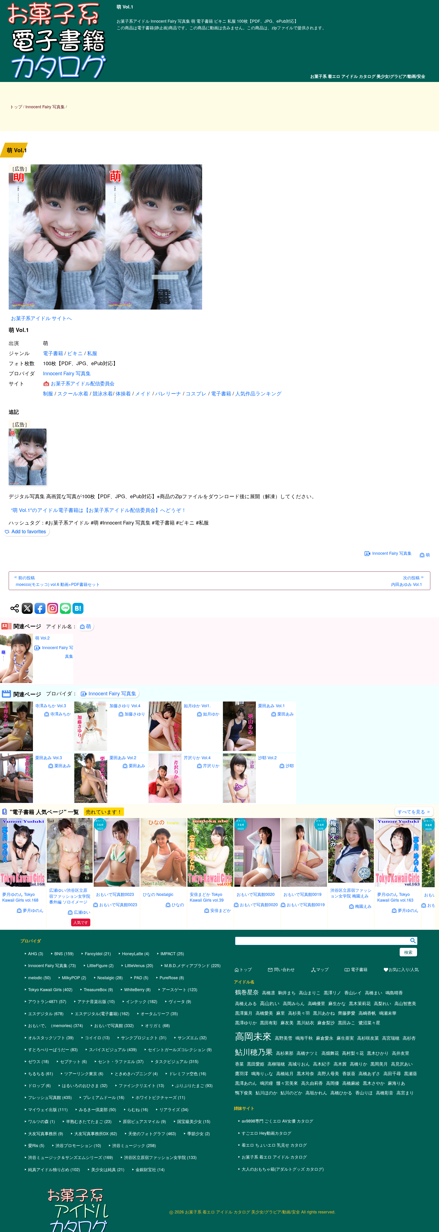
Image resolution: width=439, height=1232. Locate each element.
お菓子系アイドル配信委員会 (82, 383)
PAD (138, 977)
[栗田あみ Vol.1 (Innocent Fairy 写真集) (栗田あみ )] (239, 749)
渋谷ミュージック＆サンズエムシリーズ (65, 1157)
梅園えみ (363, 906)
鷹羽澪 (241, 1073)
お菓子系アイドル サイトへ (41, 317)
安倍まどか (220, 910)
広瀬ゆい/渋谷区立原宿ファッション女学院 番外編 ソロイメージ (69, 895)
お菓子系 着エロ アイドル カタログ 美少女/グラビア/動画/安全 (367, 76)
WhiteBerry (134, 989)
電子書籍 (53, 352)
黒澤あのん (246, 1083)
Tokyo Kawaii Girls (45, 989)
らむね (133, 1109)
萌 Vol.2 (42, 638)
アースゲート (174, 989)
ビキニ (75, 352)
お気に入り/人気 (401, 969)
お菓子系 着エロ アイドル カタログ (274, 1156)
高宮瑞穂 (390, 1038)
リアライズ (169, 1109)
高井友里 (400, 1053)
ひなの (178, 904)
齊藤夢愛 (346, 1013)
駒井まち (287, 992)
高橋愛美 (264, 1013)
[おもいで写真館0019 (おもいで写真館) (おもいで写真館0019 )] (304, 885)
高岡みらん (294, 1003)
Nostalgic (105, 977)
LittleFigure (97, 965)
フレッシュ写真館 (44, 1097)
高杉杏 (409, 1038)
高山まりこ (310, 992)
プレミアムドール (99, 1097)
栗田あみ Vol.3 (48, 757)
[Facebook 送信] (40, 608)
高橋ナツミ (307, 1053)
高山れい (270, 1003)
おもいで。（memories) (50, 1025)
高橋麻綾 (351, 1083)
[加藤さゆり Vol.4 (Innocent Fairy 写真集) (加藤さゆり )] (90, 749)
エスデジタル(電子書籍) (97, 1013)
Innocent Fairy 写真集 (67, 373)
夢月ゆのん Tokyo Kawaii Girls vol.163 (395, 897)
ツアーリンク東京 (80, 1073)
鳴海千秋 (304, 1038)
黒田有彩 (268, 1022)
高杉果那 (284, 1053)
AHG (32, 953)
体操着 (123, 393)
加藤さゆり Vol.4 (125, 705)
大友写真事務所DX (91, 1133)
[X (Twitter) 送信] (27, 608)
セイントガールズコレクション (177, 1049)
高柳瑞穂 (276, 1064)
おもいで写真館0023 (115, 894)
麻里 (280, 1013)
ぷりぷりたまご (189, 1085)
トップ (16, 106)
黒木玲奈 (305, 1073)
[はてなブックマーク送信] (77, 608)
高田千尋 (392, 1073)
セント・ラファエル (116, 1061)
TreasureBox (95, 989)
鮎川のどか (291, 1093)
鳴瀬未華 (387, 1013)
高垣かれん (316, 1093)
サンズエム (188, 1037)
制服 (48, 393)
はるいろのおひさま (80, 1085)
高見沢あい (402, 1064)
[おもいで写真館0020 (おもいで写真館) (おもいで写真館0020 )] (257, 885)
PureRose (169, 977)
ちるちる (36, 1073)
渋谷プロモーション (74, 1145)
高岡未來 (253, 1035)
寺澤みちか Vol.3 (50, 705)
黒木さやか (374, 1083)
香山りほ (364, 1093)
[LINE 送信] (65, 608)
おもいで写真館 (108, 1025)
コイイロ (93, 1037)
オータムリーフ (155, 1013)
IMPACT (168, 953)
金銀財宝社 (146, 1169)
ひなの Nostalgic (158, 894)
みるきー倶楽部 (93, 1109)
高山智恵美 (405, 1003)
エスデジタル (40, 1013)
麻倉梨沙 (326, 1022)
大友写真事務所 (42, 1133)
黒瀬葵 (410, 1073)
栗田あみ (62, 765)
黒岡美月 (379, 1064)
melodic (35, 977)
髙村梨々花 (353, 1053)
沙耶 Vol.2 (267, 757)
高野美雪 (283, 1038)
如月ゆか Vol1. (197, 705)
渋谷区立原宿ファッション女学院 (155, 1157)
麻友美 (287, 1022)
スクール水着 (72, 393)
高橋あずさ (369, 1073)
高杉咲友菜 (368, 1038)
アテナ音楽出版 (92, 1001)
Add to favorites (28, 531)
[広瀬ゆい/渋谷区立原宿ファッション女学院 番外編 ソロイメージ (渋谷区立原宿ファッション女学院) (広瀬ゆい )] (70, 881)
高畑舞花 (330, 1053)
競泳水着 (103, 393)
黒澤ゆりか (246, 1022)
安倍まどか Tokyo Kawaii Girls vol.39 (207, 897)
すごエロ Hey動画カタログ (266, 1133)
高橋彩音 (384, 1093)
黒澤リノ (332, 992)
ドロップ (36, 1085)
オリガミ (153, 1025)
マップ (320, 969)
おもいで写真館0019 (302, 894)
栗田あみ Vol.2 (123, 757)
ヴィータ (177, 1001)
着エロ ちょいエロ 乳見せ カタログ (274, 1144)
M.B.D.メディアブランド (187, 965)
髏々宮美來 (287, 1083)
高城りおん (299, 1064)
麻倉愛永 (324, 1038)
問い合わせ (281, 969)
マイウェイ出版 (42, 1109)
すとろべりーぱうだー (48, 1049)
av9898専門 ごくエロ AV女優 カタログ (277, 1120)
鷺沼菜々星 (369, 1022)
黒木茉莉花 (360, 1003)
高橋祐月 (285, 1073)
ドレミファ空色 (183, 1073)
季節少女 (195, 1133)
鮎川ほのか (266, 1093)
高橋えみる (246, 1003)
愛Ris (33, 1145)
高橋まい (373, 992)
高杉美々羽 (299, 1013)
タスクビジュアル (171, 1061)
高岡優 (332, 1083)
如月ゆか (211, 714)
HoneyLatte (132, 953)
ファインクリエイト (137, 1085)
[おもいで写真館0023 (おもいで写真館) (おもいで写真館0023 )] (116, 885)
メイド (143, 393)
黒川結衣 (305, 1022)
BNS (58, 953)
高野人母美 (328, 1073)
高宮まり (405, 1093)
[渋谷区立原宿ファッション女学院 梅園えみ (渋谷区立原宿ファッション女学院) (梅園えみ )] (351, 881)
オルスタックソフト (46, 1037)
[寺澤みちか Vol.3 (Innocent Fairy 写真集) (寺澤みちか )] (16, 749)
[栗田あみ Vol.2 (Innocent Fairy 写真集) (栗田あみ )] (90, 801)
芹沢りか (211, 765)
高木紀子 (321, 1064)
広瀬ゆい (82, 912)
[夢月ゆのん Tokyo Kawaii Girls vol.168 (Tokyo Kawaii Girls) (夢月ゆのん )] (23, 885)
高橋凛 (268, 992)
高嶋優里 (316, 1003)
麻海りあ (396, 1083)
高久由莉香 (312, 1083)
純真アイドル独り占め (48, 1169)
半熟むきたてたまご (84, 1121)
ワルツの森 (38, 1121)
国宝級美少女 (189, 1121)
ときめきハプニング (133, 1073)
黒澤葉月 (243, 1013)
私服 (92, 352)
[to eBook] (58, 79)
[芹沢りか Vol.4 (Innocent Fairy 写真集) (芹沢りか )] (165, 801)
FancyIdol (93, 953)
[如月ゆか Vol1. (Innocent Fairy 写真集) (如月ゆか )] (165, 749)
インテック (136, 1001)
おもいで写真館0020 (256, 894)
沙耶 (290, 765)
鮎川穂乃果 (254, 1051)
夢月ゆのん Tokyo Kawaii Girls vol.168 (20, 897)
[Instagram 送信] (52, 608)
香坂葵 (348, 1073)
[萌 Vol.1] (219, 237)
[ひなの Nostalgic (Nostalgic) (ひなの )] (163, 885)
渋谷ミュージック (128, 1145)
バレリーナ (168, 393)
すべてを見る (414, 811)
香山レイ (353, 992)
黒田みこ (346, 1022)
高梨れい (382, 1003)
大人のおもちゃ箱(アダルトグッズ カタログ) (283, 1169)
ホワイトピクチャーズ (156, 1097)
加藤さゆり (135, 714)
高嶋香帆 (367, 1013)
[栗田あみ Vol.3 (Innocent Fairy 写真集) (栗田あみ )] (16, 801)
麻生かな (337, 1003)
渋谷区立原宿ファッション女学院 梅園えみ (351, 893)
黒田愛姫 (255, 1064)
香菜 (239, 1064)
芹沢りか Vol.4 (197, 757)
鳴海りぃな (262, 1073)
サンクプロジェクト (139, 1037)
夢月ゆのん (33, 910)
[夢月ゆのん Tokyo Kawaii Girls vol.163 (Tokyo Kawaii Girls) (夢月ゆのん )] (398, 885)
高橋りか (358, 1064)
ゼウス (34, 1061)
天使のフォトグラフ (146, 1133)
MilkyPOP (71, 977)
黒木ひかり (378, 1053)
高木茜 (340, 1064)
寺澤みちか (60, 714)
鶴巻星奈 (247, 991)
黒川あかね (324, 1013)
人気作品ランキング (258, 393)
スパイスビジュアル (107, 1049)
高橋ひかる (341, 1093)
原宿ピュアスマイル (141, 1121)
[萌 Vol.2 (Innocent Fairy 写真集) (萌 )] (16, 681)
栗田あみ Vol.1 (271, 705)
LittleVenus (135, 965)
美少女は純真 (103, 1169)
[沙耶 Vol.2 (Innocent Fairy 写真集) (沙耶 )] (239, 801)
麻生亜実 (345, 1038)
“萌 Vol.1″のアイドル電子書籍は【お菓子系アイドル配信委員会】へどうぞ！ (98, 509)
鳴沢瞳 (266, 1083)
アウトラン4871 (43, 1001)
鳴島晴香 (394, 992)
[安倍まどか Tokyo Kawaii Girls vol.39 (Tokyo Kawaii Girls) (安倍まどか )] (210, 885)
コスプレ (196, 393)
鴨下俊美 (243, 1093)
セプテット (70, 1061)
